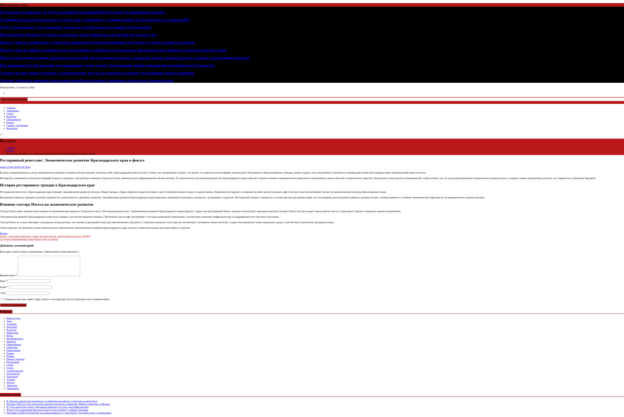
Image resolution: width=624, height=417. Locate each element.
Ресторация (12, 362)
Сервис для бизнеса (17, 125)
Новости (11, 341)
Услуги (10, 382)
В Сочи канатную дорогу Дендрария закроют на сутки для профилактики (47, 407)
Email (4, 287)
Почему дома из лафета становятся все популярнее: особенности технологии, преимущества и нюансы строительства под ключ (113, 50)
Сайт (3, 293)
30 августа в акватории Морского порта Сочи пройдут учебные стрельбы (47, 410)
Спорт (9, 113)
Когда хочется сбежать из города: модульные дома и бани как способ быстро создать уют (78, 35)
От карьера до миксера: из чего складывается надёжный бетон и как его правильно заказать (82, 12)
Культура (11, 116)
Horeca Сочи (13, 318)
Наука (9, 335)
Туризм (10, 379)
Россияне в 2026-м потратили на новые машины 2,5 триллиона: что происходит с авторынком (58, 412)
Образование (13, 119)
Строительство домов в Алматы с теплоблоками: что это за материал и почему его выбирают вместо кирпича (97, 73)
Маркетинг (12, 332)
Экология (11, 385)
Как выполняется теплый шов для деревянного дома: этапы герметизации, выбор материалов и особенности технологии (107, 65)
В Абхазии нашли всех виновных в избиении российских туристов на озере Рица (51, 401)
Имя (3, 281)
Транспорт (12, 376)
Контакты (11, 128)
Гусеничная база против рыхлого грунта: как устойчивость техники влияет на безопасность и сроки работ (95, 20)
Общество (12, 347)
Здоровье (11, 324)
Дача (9, 321)
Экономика (12, 110)
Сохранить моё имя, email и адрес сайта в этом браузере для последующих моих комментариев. (57, 299)
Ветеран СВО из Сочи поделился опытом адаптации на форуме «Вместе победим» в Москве (58, 404)
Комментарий (8, 275)
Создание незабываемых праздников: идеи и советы (29, 239)
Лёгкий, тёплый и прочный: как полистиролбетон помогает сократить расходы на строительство (86, 80)
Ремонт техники (15, 359)
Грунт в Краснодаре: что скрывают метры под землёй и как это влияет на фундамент (75, 27)
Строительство (14, 370)
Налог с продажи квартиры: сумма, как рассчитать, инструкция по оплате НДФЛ (45, 236)
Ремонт (10, 356)
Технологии (13, 373)
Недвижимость (14, 338)
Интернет (11, 327)
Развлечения (13, 350)
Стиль (9, 368)
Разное (10, 122)
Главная (10, 107)
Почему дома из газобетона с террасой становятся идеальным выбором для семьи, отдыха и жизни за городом (97, 42)
